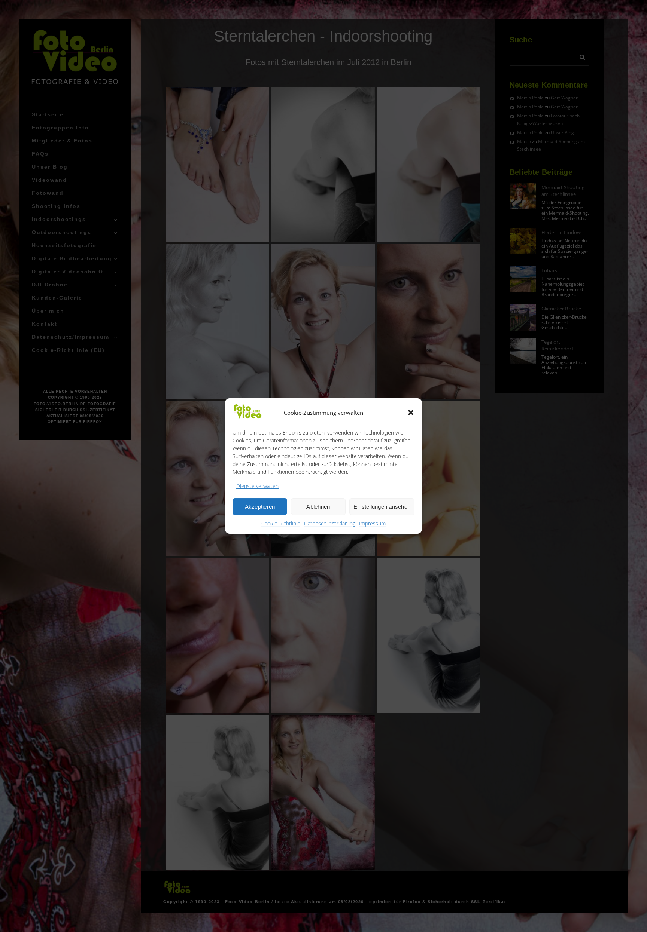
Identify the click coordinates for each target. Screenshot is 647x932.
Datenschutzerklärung (329, 523)
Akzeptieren (260, 506)
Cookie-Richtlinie (280, 523)
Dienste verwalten (257, 486)
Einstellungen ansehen (381, 506)
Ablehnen (318, 506)
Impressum (372, 523)
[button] (410, 412)
